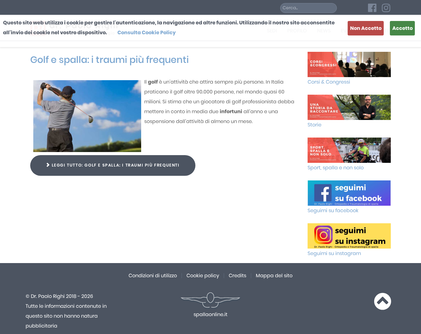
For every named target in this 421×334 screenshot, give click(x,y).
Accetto (402, 28)
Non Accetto (366, 28)
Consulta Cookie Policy (146, 32)
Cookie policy (202, 275)
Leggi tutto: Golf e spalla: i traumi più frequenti (115, 165)
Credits (237, 275)
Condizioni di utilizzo (153, 275)
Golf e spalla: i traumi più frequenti (109, 60)
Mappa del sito (274, 275)
